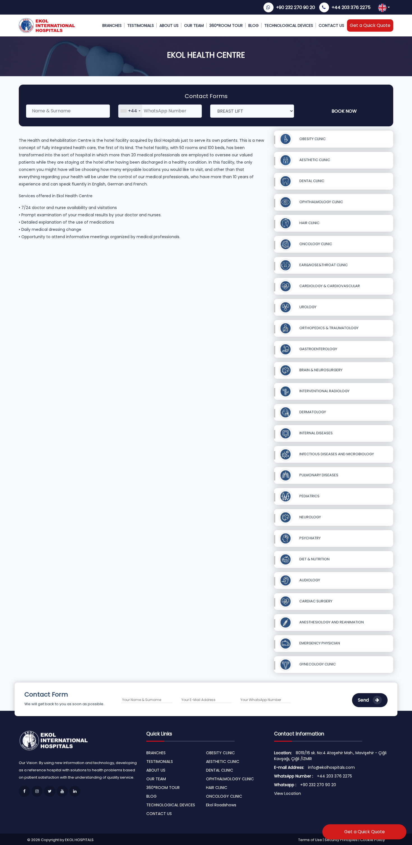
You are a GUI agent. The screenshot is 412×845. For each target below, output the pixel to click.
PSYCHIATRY (309, 538)
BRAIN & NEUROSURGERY (320, 370)
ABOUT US (169, 25)
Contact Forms (206, 96)
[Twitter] (49, 791)
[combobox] (130, 111)
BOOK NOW (344, 111)
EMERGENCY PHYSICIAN (319, 643)
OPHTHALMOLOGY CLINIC (320, 202)
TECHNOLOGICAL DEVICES (288, 25)
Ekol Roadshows (221, 805)
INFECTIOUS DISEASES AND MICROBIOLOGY (336, 454)
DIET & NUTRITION (314, 559)
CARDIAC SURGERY (315, 601)
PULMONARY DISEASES (318, 475)
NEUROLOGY (309, 517)
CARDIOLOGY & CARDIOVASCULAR (329, 286)
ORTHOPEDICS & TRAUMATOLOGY (328, 328)
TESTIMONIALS (140, 25)
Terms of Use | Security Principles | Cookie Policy (341, 839)
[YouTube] (62, 791)
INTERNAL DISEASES (315, 433)
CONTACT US (331, 25)
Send (364, 700)
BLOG (253, 25)
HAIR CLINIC (309, 223)
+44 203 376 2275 (351, 7)
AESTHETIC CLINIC (314, 159)
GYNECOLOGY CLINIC (317, 664)
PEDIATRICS (309, 496)
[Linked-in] (74, 791)
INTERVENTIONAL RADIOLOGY (323, 391)
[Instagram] (37, 791)
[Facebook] (24, 791)
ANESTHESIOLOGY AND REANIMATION (331, 622)
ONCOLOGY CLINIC (315, 244)
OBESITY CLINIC (312, 138)
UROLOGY (307, 307)
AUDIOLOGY (309, 580)
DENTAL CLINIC (311, 181)
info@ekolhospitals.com (331, 767)
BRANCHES (112, 25)
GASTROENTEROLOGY (317, 349)
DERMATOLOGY (312, 412)
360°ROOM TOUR (226, 25)
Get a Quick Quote (370, 25)
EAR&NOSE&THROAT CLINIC (323, 265)
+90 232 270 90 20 (295, 7)
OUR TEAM (194, 25)
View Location (287, 793)
